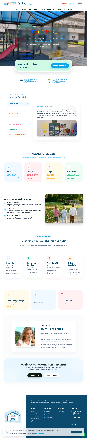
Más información (39, 433)
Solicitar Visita (35, 375)
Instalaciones (50, 9)
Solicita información (59, 65)
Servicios (42, 9)
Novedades (23, 9)
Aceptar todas (76, 432)
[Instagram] (75, 424)
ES (70, 3)
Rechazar (66, 432)
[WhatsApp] (72, 424)
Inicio (16, 9)
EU (73, 3)
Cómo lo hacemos (32, 9)
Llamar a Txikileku (52, 375)
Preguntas (69, 9)
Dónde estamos (61, 9)
